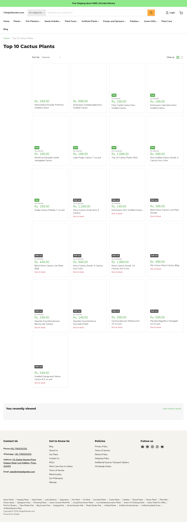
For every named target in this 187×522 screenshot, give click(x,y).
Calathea (126, 500)
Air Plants (86, 500)
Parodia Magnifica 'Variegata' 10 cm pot (164, 322)
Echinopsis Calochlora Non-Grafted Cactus (163, 107)
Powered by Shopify (11, 514)
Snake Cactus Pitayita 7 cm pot (49, 210)
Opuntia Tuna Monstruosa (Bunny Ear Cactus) (47, 323)
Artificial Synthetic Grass (150, 505)
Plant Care (166, 21)
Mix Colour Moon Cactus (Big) (164, 265)
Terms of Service (56, 470)
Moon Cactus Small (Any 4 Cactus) (86, 211)
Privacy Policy (101, 446)
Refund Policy (101, 454)
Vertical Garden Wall (75, 505)
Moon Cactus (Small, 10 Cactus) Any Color (123, 267)
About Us (53, 450)
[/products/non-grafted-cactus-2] (88, 81)
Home (6, 21)
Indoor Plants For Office (156, 502)
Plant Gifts (164, 500)
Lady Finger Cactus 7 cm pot (87, 157)
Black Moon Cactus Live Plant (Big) (48, 267)
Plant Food (70, 21)
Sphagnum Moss (23, 502)
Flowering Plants (40, 502)
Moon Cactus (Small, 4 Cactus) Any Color (88, 267)
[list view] (182, 57)
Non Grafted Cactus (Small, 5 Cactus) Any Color (164, 159)
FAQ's (51, 462)
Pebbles (134, 21)
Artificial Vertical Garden (128, 505)
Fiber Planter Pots (27, 505)
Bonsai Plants (138, 500)
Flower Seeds (8, 502)
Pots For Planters (10, 505)
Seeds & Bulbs (52, 21)
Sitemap (53, 482)
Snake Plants (37, 500)
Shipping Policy (102, 458)
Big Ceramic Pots (43, 505)
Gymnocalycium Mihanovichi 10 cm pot (125, 322)
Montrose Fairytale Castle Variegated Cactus (46, 159)
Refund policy (55, 474)
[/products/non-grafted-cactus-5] (50, 81)
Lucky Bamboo (51, 500)
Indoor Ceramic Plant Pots (60, 502)
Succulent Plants (99, 500)
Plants (17, 21)
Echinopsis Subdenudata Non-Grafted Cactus (88, 106)
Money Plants (151, 500)
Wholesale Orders (103, 466)
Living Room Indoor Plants (83, 502)
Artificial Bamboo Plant (12, 508)
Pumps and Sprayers (114, 21)
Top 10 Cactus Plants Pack (125, 157)
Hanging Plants (23, 500)
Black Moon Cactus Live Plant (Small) (164, 211)
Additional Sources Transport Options (112, 462)
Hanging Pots (58, 505)
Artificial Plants (90, 21)
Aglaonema (64, 500)
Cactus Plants (114, 500)
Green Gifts (150, 21)
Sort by (35, 57)
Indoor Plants (8, 500)
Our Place (53, 454)
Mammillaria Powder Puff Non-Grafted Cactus (49, 106)
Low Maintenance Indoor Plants (108, 502)
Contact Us (54, 458)
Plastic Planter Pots (93, 505)
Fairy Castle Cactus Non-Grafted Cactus (124, 107)
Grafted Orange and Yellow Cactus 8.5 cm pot (47, 378)
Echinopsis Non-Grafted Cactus (127, 210)
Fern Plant (76, 500)
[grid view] (178, 57)
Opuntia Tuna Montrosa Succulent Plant (84, 323)
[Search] (151, 13)
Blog (5, 29)
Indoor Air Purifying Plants (134, 502)
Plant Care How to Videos (61, 466)
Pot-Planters (32, 21)
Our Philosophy (56, 478)
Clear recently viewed (172, 409)
